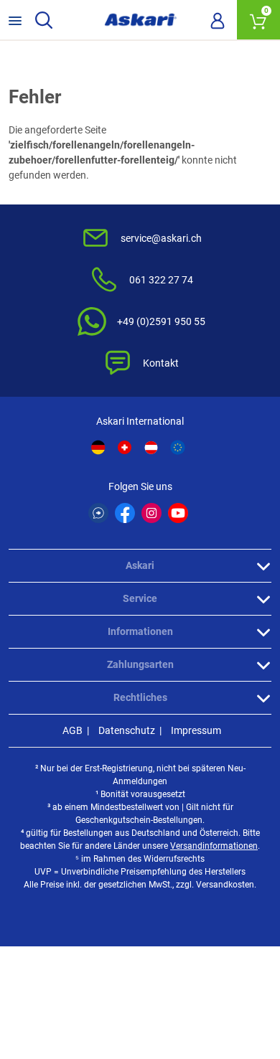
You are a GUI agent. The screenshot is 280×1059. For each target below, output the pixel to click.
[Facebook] (125, 513)
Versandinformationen (214, 846)
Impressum (196, 730)
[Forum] (98, 513)
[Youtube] (178, 513)
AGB (72, 730)
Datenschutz (126, 730)
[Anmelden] (217, 20)
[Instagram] (151, 513)
